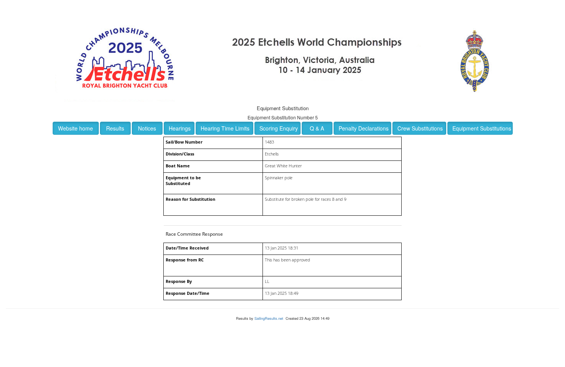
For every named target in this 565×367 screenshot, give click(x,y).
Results (115, 128)
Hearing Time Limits (225, 128)
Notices (147, 128)
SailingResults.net (268, 318)
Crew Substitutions (420, 128)
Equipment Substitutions (481, 128)
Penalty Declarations (364, 128)
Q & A (317, 128)
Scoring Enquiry (278, 128)
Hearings (180, 128)
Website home (75, 128)
